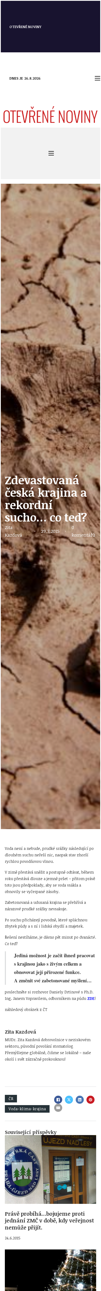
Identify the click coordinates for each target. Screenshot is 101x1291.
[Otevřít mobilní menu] (97, 78)
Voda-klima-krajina (27, 1108)
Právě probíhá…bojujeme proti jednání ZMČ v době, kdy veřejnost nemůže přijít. (49, 1220)
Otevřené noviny (25, 26)
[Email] (58, 1108)
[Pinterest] (90, 1100)
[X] (69, 1100)
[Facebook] (58, 1100)
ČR (11, 1098)
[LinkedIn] (80, 1100)
